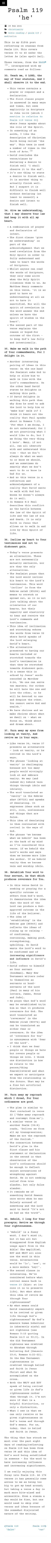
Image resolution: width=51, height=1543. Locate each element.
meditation (10, 36)
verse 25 (16, 1284)
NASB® (42, 62)
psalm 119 (33, 33)
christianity (15, 29)
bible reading (16, 33)
